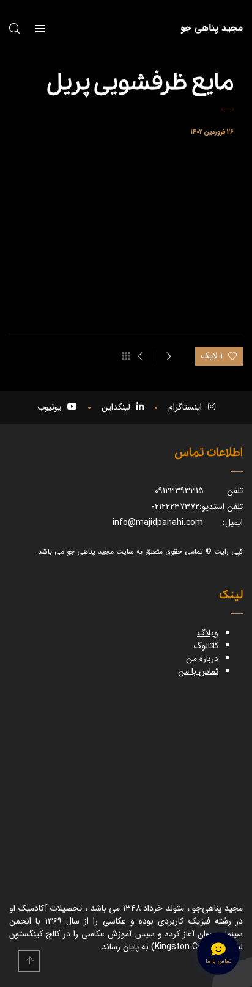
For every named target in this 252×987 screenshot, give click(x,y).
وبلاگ (207, 633)
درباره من (202, 658)
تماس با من (198, 671)
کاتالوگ (205, 646)
